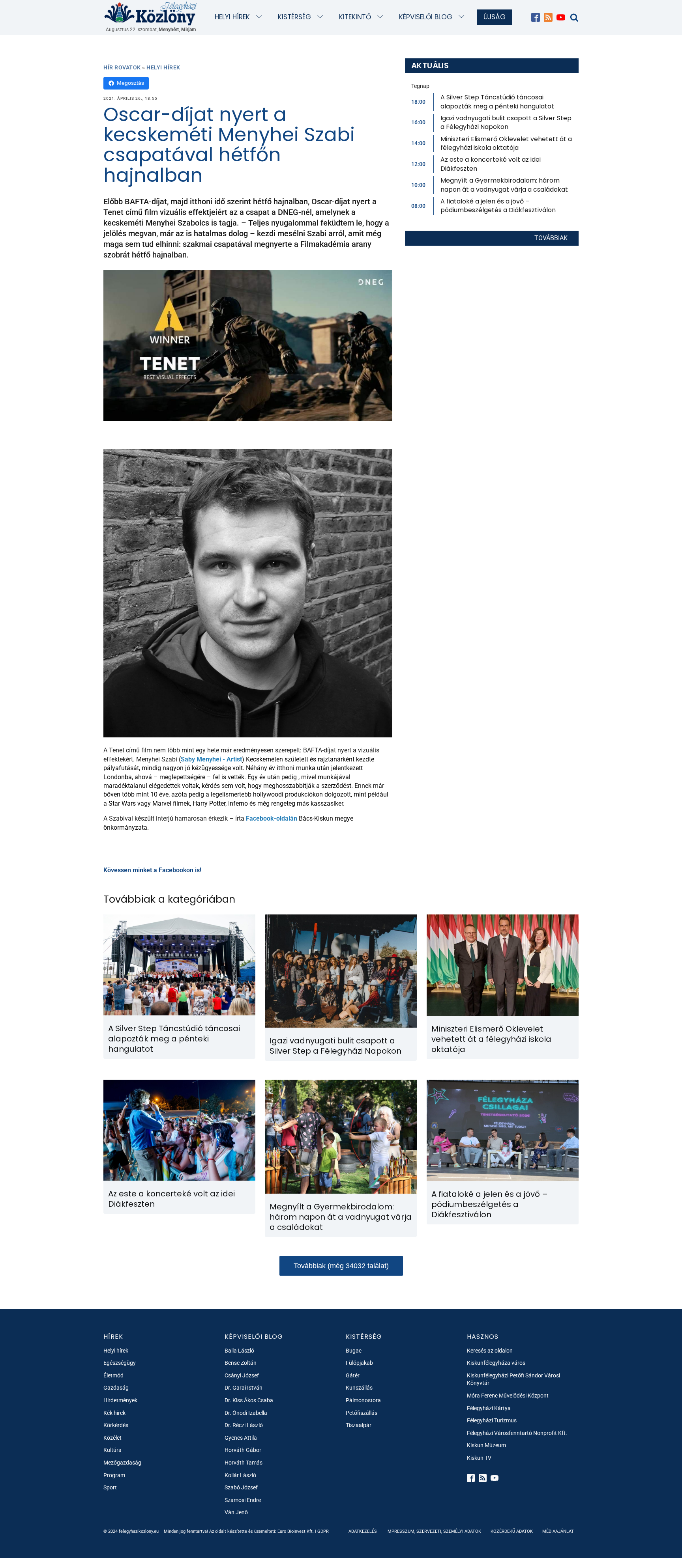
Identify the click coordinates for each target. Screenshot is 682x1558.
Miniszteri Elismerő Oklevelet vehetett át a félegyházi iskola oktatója (506, 143)
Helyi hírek (232, 17)
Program (114, 1475)
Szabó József (241, 1487)
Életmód (113, 1375)
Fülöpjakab (359, 1363)
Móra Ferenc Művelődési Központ (508, 1395)
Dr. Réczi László (244, 1425)
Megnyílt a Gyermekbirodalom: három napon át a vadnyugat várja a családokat (504, 185)
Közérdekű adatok (512, 1531)
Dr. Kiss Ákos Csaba (249, 1400)
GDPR (323, 1531)
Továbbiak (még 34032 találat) (341, 1266)
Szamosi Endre (243, 1500)
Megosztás (130, 83)
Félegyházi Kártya (489, 1408)
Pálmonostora (363, 1400)
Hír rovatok (122, 67)
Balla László (239, 1350)
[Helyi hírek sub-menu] (260, 17)
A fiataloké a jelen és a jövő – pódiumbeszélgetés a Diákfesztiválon (498, 206)
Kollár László (240, 1475)
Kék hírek (114, 1413)
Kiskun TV (479, 1458)
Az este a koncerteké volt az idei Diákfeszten (490, 164)
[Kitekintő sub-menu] (381, 17)
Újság (494, 17)
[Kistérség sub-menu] (321, 17)
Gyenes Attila (241, 1438)
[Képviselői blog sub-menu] (463, 17)
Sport (110, 1487)
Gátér (353, 1375)
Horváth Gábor (243, 1450)
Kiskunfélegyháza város (496, 1363)
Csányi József (242, 1375)
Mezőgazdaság (122, 1462)
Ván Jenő (236, 1512)
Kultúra (112, 1450)
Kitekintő (355, 17)
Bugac (354, 1350)
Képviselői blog (425, 17)
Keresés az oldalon (490, 1350)
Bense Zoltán (241, 1363)
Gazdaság (116, 1387)
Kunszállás (359, 1387)
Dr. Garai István (243, 1387)
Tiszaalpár (358, 1425)
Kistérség (294, 17)
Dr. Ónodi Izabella (246, 1413)
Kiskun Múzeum (486, 1445)
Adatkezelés (362, 1531)
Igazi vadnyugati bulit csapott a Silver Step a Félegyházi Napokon (505, 122)
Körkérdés (115, 1425)
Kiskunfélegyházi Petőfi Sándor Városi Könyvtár (513, 1379)
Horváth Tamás (243, 1462)
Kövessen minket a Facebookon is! (152, 870)
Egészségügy (119, 1363)
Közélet (112, 1438)
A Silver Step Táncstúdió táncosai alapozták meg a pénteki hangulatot (497, 101)
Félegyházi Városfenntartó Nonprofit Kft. (517, 1433)
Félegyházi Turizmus (492, 1420)
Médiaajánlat (558, 1531)
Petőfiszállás (361, 1413)
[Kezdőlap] (150, 13)
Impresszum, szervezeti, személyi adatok (433, 1531)
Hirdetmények (120, 1400)
